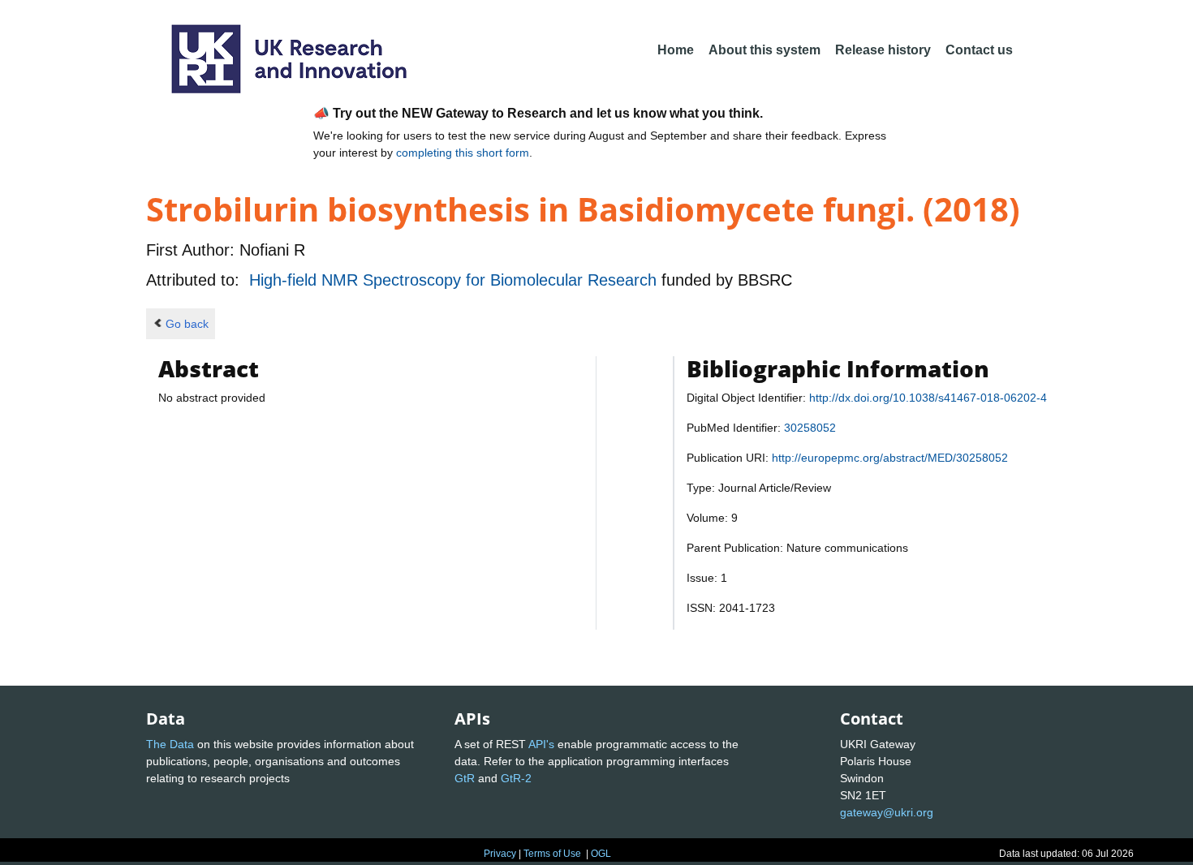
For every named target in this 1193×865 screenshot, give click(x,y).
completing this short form (462, 152)
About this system (764, 50)
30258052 (810, 427)
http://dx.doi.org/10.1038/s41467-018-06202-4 (928, 397)
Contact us (979, 50)
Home (675, 50)
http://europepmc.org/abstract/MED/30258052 (890, 457)
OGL (601, 853)
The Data (170, 744)
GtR (464, 778)
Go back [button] (187, 323)
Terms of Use (552, 853)
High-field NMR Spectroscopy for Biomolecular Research (455, 280)
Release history (883, 50)
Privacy (500, 853)
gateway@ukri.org (886, 812)
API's (541, 744)
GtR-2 (516, 778)
